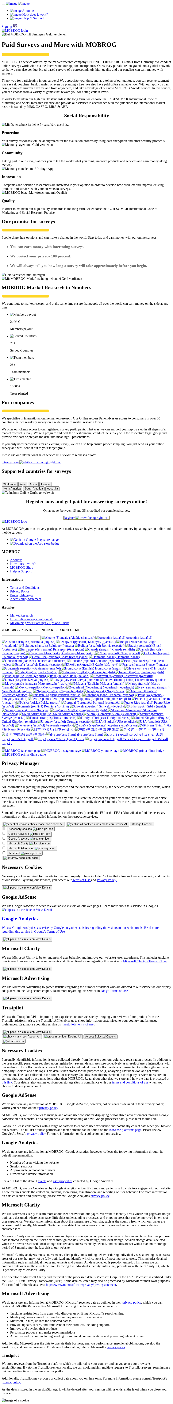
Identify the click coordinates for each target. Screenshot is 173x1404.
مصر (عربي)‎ (75, 739)
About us (16, 560)
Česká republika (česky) (78, 653)
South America (34, 488)
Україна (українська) (121, 725)
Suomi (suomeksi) (124, 714)
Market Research (21, 615)
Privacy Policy (20, 591)
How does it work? (23, 563)
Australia (52, 488)
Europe (45, 484)
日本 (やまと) (64, 729)
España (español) (50, 664)
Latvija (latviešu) (87, 680)
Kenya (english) (38, 680)
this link (7, 1082)
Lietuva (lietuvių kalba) (150, 680)
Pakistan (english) (69, 695)
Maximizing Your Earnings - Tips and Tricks (39, 623)
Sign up (7, 26)
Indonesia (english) (102, 672)
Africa (33, 484)
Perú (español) (61, 699)
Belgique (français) (61, 645)
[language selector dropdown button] (3, 748)
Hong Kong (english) (109, 668)
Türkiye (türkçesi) (118, 718)
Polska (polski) (50, 702)
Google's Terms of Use (50, 931)
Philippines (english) (117, 699)
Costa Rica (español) (74, 657)
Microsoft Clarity (18, 843)
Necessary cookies (20, 828)
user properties (62, 1181)
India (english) (48, 672)
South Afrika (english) (68, 714)
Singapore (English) (94, 710)
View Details (43, 887)
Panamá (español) (121, 695)
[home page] (18, 3)
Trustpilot (14, 853)
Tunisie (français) (65, 718)
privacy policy (48, 1108)
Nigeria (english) (71, 691)
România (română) (56, 706)
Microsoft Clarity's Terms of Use (145, 961)
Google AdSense (19, 833)
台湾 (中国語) (35, 734)
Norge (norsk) (115, 691)
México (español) (54, 687)
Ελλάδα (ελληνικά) (105, 664)
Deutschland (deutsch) (51, 661)
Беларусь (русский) (101, 642)
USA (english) (126, 721)
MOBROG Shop (21, 567)
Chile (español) (129, 653)
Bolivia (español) (112, 645)
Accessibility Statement (25, 599)
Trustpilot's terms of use (78, 1024)
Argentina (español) (138, 637)
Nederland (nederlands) (118, 687)
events (42, 1181)
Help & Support (20, 571)
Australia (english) (42, 642)
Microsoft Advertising (21, 848)
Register (70, 517)
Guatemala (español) (46, 668)
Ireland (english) (152, 672)
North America (12, 488)
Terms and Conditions (24, 587)
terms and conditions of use (130, 1082)
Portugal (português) (106, 702)
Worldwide (9, 484)
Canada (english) (123, 649)
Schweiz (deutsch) (111, 706)
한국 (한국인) (153, 729)
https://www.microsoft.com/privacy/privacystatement (81, 1284)
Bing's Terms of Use (115, 991)
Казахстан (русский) (138, 676)
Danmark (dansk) (128, 657)
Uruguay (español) (79, 721)
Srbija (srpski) (156, 706)
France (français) (156, 664)
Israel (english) (36, 676)
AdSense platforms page (125, 1130)
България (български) (68, 649)
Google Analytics (19, 838)
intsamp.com (10, 462)
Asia (23, 484)
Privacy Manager (21, 595)
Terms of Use (81, 880)
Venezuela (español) (59, 725)
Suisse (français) (38, 710)
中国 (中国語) (109, 729)
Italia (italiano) (79, 676)
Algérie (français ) (82, 637)
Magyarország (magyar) (53, 683)
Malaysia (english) (112, 683)
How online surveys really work (31, 619)
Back (34, 857)
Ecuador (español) (107, 661)
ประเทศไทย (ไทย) (89, 734)
